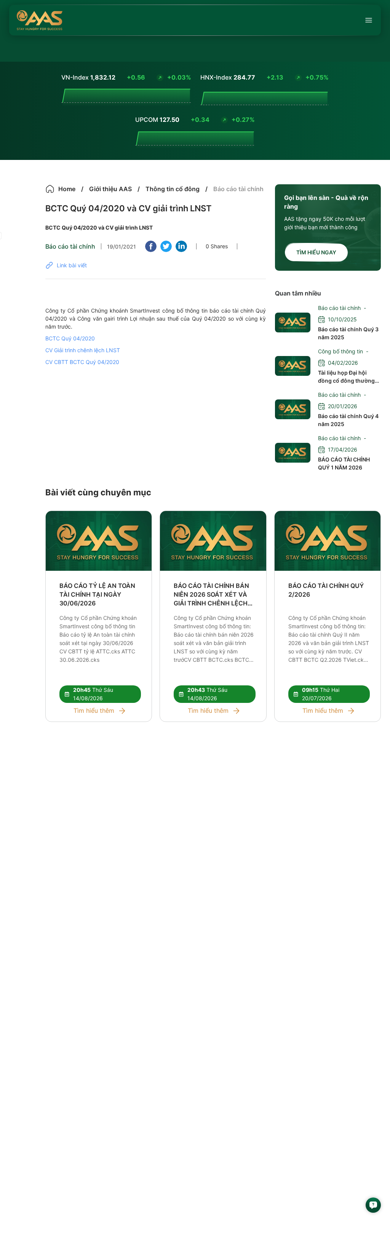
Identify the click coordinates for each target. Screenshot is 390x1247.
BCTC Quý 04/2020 (70, 338)
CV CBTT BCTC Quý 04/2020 (82, 362)
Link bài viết (72, 265)
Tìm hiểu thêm (94, 710)
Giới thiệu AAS (110, 189)
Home (66, 189)
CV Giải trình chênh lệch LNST (82, 350)
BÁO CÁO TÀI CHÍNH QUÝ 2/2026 (326, 590)
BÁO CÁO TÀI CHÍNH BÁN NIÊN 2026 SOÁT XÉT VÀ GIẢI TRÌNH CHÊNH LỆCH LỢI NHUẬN (211, 595)
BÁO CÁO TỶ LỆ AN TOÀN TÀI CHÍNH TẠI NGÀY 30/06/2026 (97, 594)
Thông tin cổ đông (172, 189)
